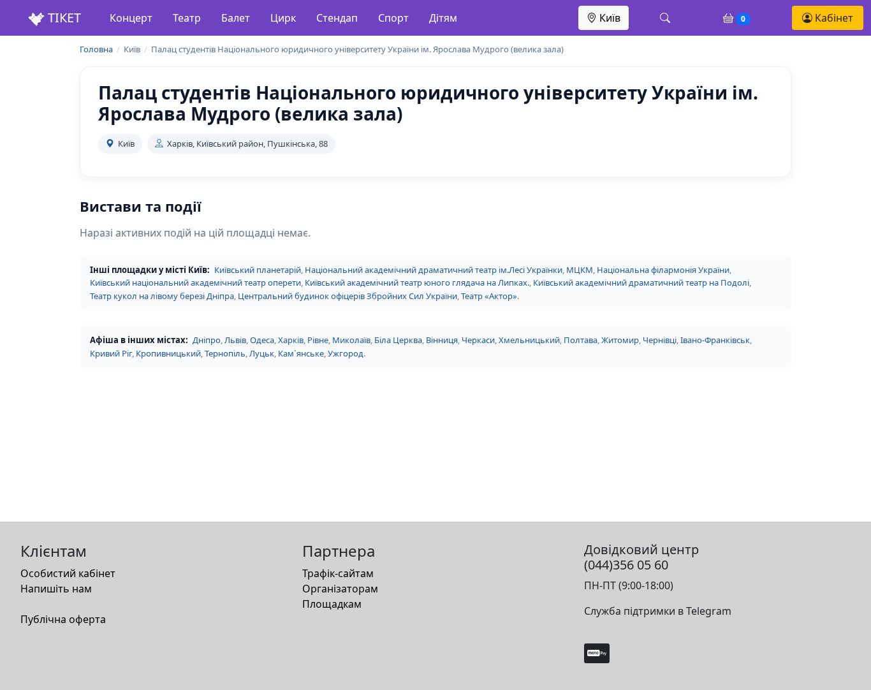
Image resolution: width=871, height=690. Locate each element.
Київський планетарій (257, 269)
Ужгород (345, 353)
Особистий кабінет (67, 573)
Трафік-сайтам (338, 573)
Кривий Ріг (111, 353)
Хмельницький (529, 340)
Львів (235, 340)
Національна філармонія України (663, 269)
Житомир (620, 340)
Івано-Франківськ (715, 340)
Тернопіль (225, 353)
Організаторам (340, 589)
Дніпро (207, 340)
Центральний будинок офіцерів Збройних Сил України (347, 296)
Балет (235, 18)
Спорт (393, 18)
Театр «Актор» (489, 296)
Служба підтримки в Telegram (657, 611)
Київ (608, 18)
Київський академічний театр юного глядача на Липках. (417, 282)
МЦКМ (579, 269)
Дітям (443, 18)
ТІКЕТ (63, 17)
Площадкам (332, 604)
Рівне (317, 340)
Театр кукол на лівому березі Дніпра (162, 296)
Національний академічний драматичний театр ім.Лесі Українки (433, 269)
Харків (291, 340)
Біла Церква (398, 340)
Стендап (337, 18)
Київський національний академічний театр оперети (195, 282)
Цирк (283, 18)
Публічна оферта (63, 619)
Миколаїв (351, 340)
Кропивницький (168, 353)
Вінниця (442, 340)
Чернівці (660, 340)
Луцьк (261, 353)
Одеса (262, 340)
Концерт (131, 18)
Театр (187, 18)
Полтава (580, 340)
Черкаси (478, 340)
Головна (96, 49)
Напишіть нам (56, 589)
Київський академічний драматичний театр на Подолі (641, 282)
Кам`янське (301, 353)
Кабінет (832, 18)
